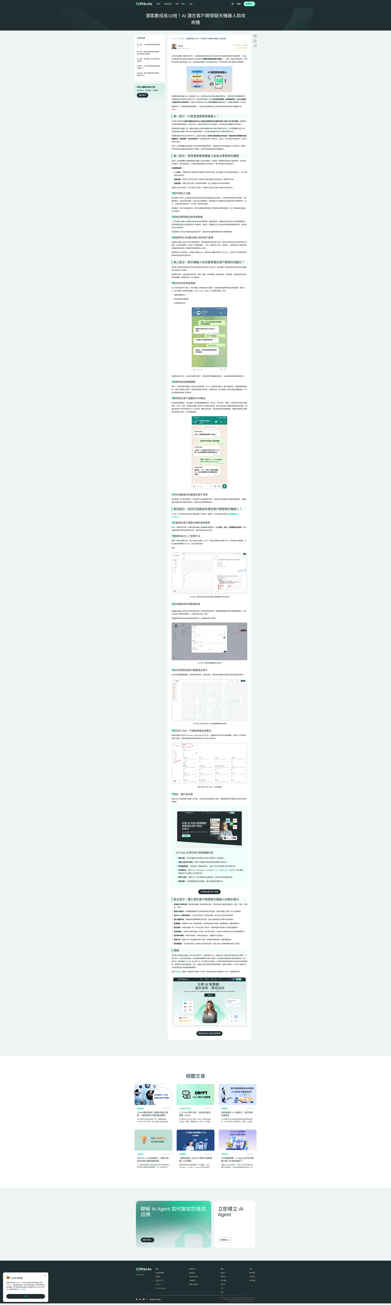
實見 (222, 1292)
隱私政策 (158, 1299)
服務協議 (152, 1299)
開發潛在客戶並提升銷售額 (209, 1033)
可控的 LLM (159, 1280)
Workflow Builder (160, 1288)
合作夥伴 (252, 1276)
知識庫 (157, 1276)
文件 (222, 1288)
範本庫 (223, 1284)
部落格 (182, 38)
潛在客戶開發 (193, 1276)
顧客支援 (192, 1273)
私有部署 (252, 1280)
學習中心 (223, 1276)
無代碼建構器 (159, 1273)
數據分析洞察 (193, 1284)
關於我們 (252, 1273)
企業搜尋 (192, 1280)
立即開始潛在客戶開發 (209, 892)
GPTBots (175, 38)
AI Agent (158, 1284)
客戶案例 (223, 1280)
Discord (217, 870)
